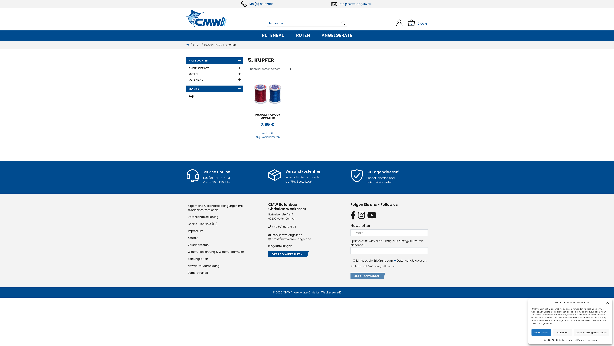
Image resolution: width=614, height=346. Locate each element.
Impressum (591, 340)
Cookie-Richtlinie (552, 340)
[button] (607, 302)
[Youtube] (372, 215)
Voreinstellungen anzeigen (591, 332)
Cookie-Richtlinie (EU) (202, 224)
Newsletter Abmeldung (204, 266)
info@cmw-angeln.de (355, 4)
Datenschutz (405, 261)
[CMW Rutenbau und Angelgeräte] (226, 18)
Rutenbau (273, 35)
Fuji (191, 96)
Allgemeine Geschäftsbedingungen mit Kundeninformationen (215, 208)
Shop (196, 44)
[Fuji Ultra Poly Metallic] (267, 94)
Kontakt (193, 238)
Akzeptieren (541, 332)
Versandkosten (271, 137)
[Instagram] (361, 215)
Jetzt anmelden (366, 276)
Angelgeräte (337, 35)
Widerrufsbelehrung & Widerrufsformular (216, 252)
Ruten (303, 35)
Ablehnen (562, 332)
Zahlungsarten (198, 259)
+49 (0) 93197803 (261, 4)
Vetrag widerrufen (287, 254)
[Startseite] (187, 44)
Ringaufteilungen (280, 246)
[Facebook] (353, 215)
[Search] (343, 23)
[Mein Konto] (399, 23)
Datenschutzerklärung (573, 340)
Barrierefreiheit (198, 273)
